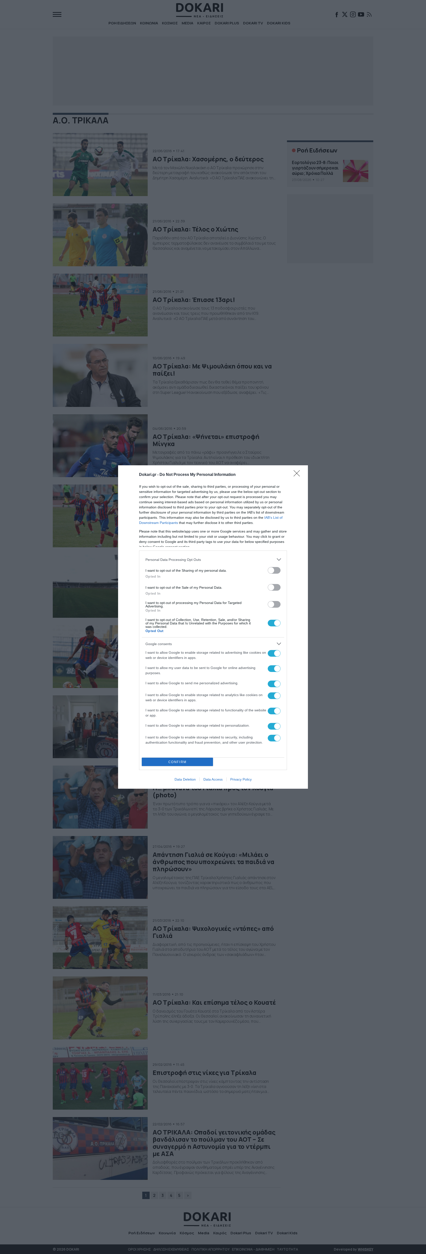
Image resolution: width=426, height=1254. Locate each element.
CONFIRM (177, 762)
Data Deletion (185, 779)
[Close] (298, 475)
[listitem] (213, 559)
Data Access (213, 779)
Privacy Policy (241, 779)
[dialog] (213, 627)
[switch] (274, 570)
